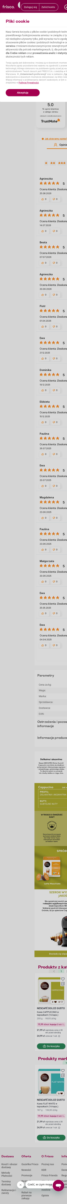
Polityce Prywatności (29, 82)
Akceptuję (22, 92)
